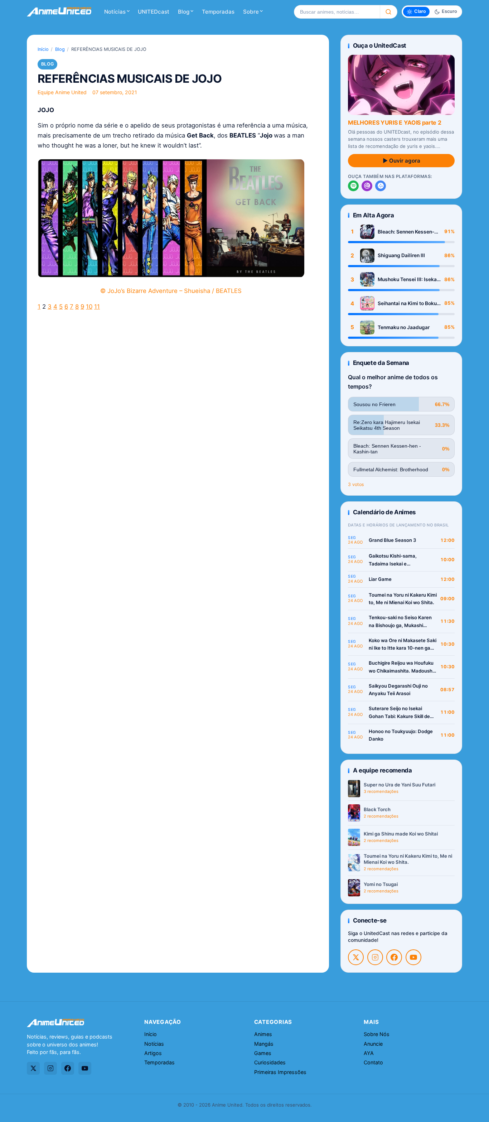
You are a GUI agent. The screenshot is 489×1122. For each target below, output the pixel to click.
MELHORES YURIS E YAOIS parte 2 (394, 122)
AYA (369, 1053)
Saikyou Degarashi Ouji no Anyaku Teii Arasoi (398, 690)
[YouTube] (413, 957)
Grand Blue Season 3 (392, 540)
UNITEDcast (153, 11)
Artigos (153, 1053)
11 (97, 306)
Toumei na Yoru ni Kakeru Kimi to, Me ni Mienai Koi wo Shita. (403, 599)
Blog (183, 11)
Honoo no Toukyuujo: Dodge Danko (401, 735)
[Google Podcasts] (380, 185)
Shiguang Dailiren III (401, 255)
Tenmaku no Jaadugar (404, 327)
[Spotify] (353, 185)
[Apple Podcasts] (367, 185)
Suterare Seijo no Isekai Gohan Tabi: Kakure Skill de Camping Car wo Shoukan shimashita (399, 713)
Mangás (263, 1044)
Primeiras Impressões (280, 1072)
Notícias (115, 11)
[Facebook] (394, 957)
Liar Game (380, 579)
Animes (263, 1034)
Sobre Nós (376, 1034)
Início (43, 49)
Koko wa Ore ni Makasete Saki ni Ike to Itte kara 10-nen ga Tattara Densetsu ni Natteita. (402, 644)
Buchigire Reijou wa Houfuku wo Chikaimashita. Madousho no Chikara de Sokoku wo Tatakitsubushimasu (402, 667)
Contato (373, 1062)
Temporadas (218, 11)
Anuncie (373, 1044)
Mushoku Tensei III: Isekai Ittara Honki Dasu (408, 279)
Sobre (251, 11)
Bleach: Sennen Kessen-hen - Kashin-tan (406, 232)
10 (89, 306)
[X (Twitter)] (356, 957)
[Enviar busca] (388, 12)
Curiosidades (270, 1062)
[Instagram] (375, 957)
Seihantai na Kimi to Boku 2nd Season (407, 303)
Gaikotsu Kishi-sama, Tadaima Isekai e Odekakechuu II (393, 560)
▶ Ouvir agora (401, 160)
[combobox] (337, 12)
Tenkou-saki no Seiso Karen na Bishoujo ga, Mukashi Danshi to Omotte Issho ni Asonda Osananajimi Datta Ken (400, 622)
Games (262, 1053)
